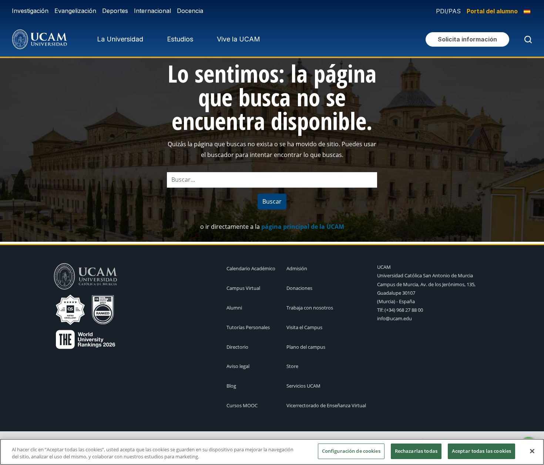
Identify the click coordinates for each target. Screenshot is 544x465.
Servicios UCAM (303, 385)
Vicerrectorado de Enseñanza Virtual (326, 405)
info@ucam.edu (394, 318)
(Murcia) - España (396, 301)
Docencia (190, 10)
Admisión (296, 268)
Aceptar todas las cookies (481, 451)
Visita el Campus (304, 327)
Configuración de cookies (351, 451)
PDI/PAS (448, 11)
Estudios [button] (180, 39)
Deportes (115, 10)
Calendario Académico (250, 268)
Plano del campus (305, 347)
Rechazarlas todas (416, 451)
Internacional (152, 10)
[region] (272, 452)
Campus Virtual (243, 288)
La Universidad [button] (120, 39)
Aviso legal (237, 366)
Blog (231, 385)
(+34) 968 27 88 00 (404, 310)
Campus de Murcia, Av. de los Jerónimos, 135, (426, 284)
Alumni (234, 307)
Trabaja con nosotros (309, 307)
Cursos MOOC (242, 405)
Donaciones (299, 288)
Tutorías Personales (248, 327)
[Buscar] (526, 39)
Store (292, 366)
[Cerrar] (532, 451)
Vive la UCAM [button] (238, 39)
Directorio (237, 347)
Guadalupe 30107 (396, 293)
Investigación (30, 10)
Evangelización (75, 10)
